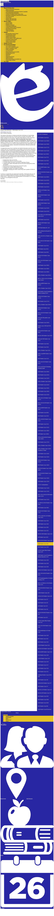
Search (2, 129)
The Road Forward (10, 16)
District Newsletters (10, 49)
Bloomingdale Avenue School (12, 33)
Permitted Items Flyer (10, 53)
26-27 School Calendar (10, 45)
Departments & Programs (11, 28)
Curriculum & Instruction (11, 26)
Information (8, 54)
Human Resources (9, 29)
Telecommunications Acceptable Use (13, 59)
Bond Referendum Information (12, 12)
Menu (7, 718)
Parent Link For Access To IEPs (12, 51)
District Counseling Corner (11, 48)
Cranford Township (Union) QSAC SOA (14, 14)
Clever (7, 721)
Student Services (9, 57)
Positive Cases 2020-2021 (6, 130)
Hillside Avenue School (11, 37)
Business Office (9, 23)
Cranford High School (10, 35)
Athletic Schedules (10, 716)
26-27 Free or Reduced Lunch (12, 47)
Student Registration (10, 56)
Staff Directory (29, 798)
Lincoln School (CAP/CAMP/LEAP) (13, 38)
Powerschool (8, 719)
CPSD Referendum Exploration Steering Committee (17, 11)
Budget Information (10, 10)
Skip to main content (5, 1)
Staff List (8, 55)
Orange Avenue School (10, 40)
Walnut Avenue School (10, 41)
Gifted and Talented (10, 30)
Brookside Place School (11, 34)
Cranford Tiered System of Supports (13, 27)
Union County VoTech (10, 60)
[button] (9, 8)
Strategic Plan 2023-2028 (11, 20)
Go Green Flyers (9, 50)
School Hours (9, 17)
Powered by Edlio (4, 724)
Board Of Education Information (12, 9)
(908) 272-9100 (22, 712)
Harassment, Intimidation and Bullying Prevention (16, 15)
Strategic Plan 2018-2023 (11, 18)
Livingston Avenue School (11, 39)
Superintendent (9, 22)
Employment (8, 717)
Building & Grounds (10, 24)
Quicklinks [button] (5, 715)
